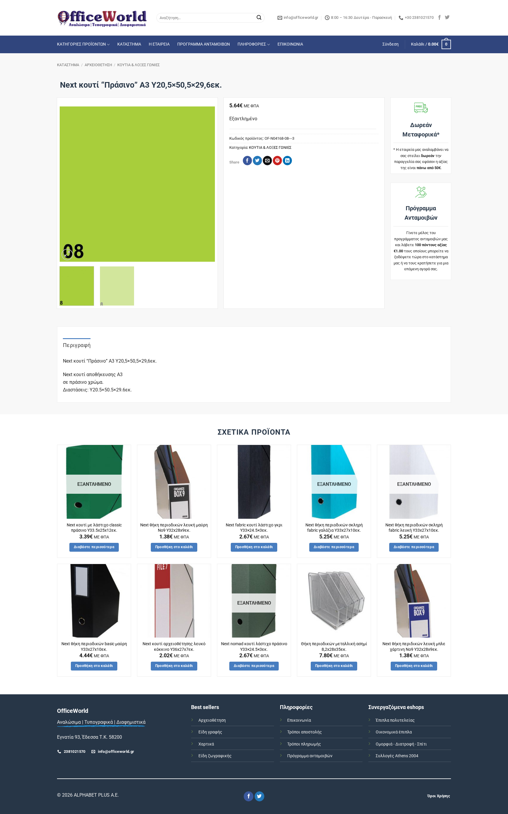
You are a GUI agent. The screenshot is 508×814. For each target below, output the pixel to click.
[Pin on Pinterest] (277, 160)
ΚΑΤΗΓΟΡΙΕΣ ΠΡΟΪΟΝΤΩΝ (81, 44)
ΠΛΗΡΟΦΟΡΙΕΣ (252, 44)
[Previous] (70, 184)
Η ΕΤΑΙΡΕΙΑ (159, 44)
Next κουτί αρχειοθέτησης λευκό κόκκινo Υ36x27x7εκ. (174, 646)
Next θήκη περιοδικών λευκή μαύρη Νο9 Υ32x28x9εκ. (174, 528)
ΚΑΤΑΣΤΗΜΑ (129, 44)
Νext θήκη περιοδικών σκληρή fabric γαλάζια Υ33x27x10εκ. (334, 528)
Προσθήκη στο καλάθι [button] (174, 547)
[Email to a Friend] (267, 160)
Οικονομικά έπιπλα (394, 732)
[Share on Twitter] (257, 160)
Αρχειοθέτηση (212, 720)
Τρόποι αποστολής (304, 732)
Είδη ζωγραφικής (215, 755)
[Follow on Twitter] (447, 17)
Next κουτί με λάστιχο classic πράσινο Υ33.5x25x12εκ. (94, 528)
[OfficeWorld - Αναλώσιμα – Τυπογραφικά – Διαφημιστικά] (102, 18)
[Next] (204, 184)
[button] (390, 44)
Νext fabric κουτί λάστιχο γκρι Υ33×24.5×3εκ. (254, 528)
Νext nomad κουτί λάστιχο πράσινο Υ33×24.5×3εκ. (254, 646)
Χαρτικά (206, 744)
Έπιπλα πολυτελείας (395, 720)
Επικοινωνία (299, 720)
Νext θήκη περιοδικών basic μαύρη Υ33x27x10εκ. (94, 646)
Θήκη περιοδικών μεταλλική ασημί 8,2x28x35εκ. (334, 646)
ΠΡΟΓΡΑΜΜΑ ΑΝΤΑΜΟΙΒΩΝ (203, 44)
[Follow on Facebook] (439, 17)
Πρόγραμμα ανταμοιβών (309, 755)
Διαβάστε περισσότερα (94, 547)
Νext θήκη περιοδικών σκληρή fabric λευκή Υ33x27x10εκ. (414, 528)
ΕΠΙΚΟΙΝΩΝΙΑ (290, 44)
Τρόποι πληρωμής (304, 744)
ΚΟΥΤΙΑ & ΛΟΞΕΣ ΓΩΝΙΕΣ (138, 65)
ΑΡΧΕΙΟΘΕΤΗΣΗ (98, 65)
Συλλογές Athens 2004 (397, 755)
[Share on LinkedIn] (287, 160)
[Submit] (259, 18)
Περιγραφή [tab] (77, 345)
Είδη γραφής (210, 732)
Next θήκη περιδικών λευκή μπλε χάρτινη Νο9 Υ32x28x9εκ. (413, 646)
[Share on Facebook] (247, 160)
